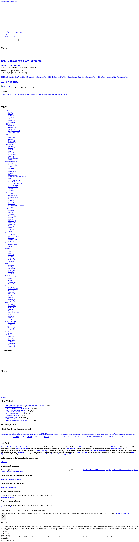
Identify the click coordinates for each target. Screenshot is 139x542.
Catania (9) (11, 290)
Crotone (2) (11, 129)
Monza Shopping (17, 471)
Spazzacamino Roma (7, 497)
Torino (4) (11, 258)
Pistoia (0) (11, 316)
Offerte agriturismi (10, 36)
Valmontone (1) (13, 187)
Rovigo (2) (11, 340)
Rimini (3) (11, 159)
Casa (73, 77)
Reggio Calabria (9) (14, 131)
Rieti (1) (10, 178)
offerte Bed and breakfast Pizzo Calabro (89, 77)
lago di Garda (36, 436)
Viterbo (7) (11, 188)
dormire (16, 436)
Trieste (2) (11, 166)
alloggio (24, 434)
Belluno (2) (11, 336)
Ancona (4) (11, 234)
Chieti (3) (11, 114)
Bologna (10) (12, 146)
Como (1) (11, 214)
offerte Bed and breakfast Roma (60, 436)
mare (76, 77)
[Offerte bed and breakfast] (9, 1)
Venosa (60, 94)
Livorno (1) (11, 309)
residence (99, 436)
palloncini (48, 454)
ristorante (104, 436)
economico (22, 436)
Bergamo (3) (12, 210)
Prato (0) (11, 318)
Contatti (7, 34)
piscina (89, 436)
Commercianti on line (27, 447)
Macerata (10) (12, 239)
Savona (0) (11, 207)
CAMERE (112, 434)
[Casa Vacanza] (6, 86)
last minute (41, 436)
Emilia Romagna (10, 144)
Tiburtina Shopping (102, 470)
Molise (7, 243)
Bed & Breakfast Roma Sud (13, 413)
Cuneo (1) (11, 255)
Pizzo (126, 77)
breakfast (101, 434)
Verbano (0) (11, 260)
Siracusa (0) (11, 299)
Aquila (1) (11, 112)
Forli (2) (10, 149)
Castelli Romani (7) (18, 183)
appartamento (37, 434)
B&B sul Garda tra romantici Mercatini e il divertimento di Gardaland (25, 405)
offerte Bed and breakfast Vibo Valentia (113, 77)
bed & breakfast (28, 77)
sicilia (122, 436)
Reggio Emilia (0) (13, 158)
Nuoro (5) (11, 278)
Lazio (6, 170)
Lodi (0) (10, 219)
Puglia (6, 263)
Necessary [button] (4, 531)
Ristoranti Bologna (22, 448)
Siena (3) (11, 319)
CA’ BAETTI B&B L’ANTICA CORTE (17, 408)
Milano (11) (11, 222)
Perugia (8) (11, 328)
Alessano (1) (12, 265)
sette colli (47, 94)
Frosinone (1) (12, 171)
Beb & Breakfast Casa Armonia (21, 60)
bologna (97, 434)
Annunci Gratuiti (80, 447)
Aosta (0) (11, 333)
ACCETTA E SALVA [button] (7, 540)
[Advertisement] (57, 15)
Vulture (65, 94)
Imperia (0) (11, 200)
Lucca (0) (11, 311)
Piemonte (7, 248)
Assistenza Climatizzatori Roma (11, 479)
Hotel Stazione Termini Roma (10, 447)
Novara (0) (11, 256)
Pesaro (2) (11, 241)
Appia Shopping (114, 470)
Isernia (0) (11, 246)
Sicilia (6, 285)
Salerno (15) (12, 143)
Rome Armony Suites (11, 417)
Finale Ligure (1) (13, 197)
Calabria (7, 124)
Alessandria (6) (12, 250)
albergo (19, 434)
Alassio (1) (11, 193)
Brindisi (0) (11, 268)
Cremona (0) (12, 216)
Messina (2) (11, 294)
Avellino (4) (12, 136)
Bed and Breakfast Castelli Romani (15, 410)
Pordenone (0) (12, 165)
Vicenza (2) (11, 346)
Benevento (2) (12, 137)
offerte (50, 436)
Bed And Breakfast (80, 452)
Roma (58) (11, 182)
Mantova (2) (12, 221)
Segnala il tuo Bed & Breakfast (14, 33)
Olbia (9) (11, 280)
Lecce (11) (11, 272)
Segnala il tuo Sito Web (24, 452)
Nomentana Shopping (127, 470)
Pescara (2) (11, 115)
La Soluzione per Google (98, 450)
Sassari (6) (11, 284)
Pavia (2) (11, 226)
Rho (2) (10, 227)
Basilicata (7, 119)
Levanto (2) (11, 204)
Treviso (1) (11, 341)
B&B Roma (50, 434)
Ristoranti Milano (116, 448)
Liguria (7, 192)
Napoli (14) (11, 141)
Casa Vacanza (10, 81)
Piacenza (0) (12, 154)
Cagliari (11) (12, 277)
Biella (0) (11, 253)
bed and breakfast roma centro (88, 434)
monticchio (28, 94)
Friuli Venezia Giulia (11, 161)
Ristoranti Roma (71, 448)
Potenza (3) (11, 122)
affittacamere (4, 434)
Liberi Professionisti (41, 450)
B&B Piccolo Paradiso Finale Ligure (15, 412)
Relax (94, 437)
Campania (8, 134)
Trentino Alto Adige (10, 321)
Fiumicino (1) (16, 185)
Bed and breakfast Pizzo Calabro (42, 77)
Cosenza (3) (12, 127)
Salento (114, 436)
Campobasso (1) (13, 244)
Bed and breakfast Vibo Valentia (62, 77)
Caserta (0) (11, 139)
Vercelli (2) (11, 261)
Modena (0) (11, 151)
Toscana (7, 302)
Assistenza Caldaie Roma (9, 487)
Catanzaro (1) (12, 126)
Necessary (6, 533)
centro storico (4, 436)
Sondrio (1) (11, 229)
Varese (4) (11, 231)
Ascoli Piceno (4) (13, 236)
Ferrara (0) (11, 148)
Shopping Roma (56, 454)
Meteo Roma (3, 397)
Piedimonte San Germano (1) (17, 176)
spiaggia (126, 436)
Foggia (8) (11, 270)
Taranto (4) (11, 273)
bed (55, 434)
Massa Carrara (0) (13, 312)
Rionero (41, 94)
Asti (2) (10, 251)
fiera (26, 436)
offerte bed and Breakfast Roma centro (77, 436)
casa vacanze (126, 434)
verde (13, 439)
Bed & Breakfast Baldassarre (13, 407)
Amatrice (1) (16, 180)
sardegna (118, 436)
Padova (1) (11, 338)
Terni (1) (11, 329)
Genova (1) (11, 199)
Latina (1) (11, 173)
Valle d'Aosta (8, 331)
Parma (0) (11, 153)
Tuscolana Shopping (89, 470)
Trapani (134, 436)
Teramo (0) (11, 117)
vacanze (8, 439)
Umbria (7, 326)
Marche (7, 233)
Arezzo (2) (11, 304)
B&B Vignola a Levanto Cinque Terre (16, 420)
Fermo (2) (11, 238)
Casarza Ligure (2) (13, 195)
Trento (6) (11, 324)
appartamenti (29, 434)
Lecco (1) (11, 217)
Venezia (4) (11, 343)
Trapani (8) (11, 301)
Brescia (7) (11, 212)
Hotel (29, 436)
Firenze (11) (12, 306)
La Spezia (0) (12, 202)
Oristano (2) (12, 282)
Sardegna (7, 275)
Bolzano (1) (11, 323)
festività (19, 94)
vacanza (52, 94)
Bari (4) (10, 267)
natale (33, 94)
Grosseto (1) (12, 307)
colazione (10, 436)
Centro (133, 434)
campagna (119, 434)
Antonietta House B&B (12, 415)
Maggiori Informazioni (122, 513)
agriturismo (13, 434)
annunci (3, 94)
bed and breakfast (73, 433)
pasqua (37, 94)
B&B (2, 77)
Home (6, 31)
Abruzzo (7, 110)
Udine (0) (11, 168)
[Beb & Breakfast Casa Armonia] (11, 65)
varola (56, 94)
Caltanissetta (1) (13, 289)
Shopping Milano (67, 454)
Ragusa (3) (11, 297)
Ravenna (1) (12, 156)
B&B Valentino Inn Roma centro (14, 419)
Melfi (23, 94)
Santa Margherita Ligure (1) (16, 205)
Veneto (7, 335)
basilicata (11, 94)
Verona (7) (11, 345)
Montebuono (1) (13, 175)
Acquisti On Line (111, 447)
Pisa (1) (10, 314)
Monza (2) (11, 224)
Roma (110, 437)
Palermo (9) (11, 295)
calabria (106, 434)
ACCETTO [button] (111, 513)
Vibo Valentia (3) (13, 132)
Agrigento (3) (12, 287)
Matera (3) (11, 120)
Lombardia (8, 209)
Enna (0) (11, 292)
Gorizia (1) (11, 163)
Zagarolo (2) (12, 190)
